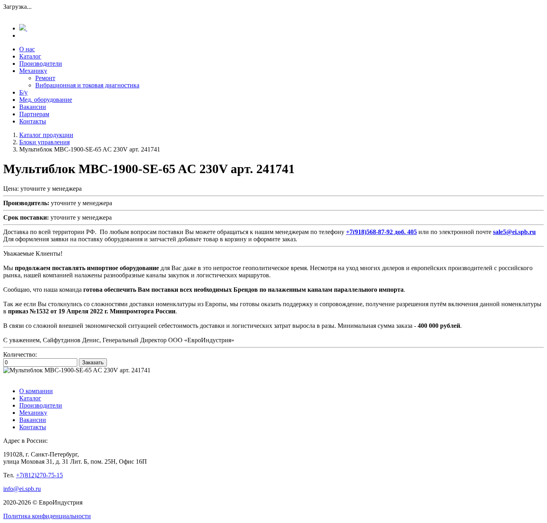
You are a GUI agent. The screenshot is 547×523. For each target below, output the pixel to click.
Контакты (32, 121)
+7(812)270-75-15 (39, 475)
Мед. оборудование (45, 99)
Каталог (30, 56)
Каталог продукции (46, 134)
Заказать (93, 362)
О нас (27, 49)
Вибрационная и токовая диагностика (87, 85)
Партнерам (34, 114)
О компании (36, 391)
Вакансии (32, 106)
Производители (40, 63)
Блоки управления (44, 142)
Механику (33, 70)
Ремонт (45, 78)
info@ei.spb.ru (22, 488)
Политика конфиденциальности (47, 516)
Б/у (23, 92)
